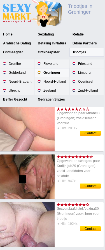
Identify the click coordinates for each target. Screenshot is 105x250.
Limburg (84, 73)
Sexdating (46, 34)
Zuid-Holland (88, 90)
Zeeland (49, 90)
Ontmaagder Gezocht (13, 56)
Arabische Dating (17, 43)
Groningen (51, 73)
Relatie (78, 34)
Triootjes (79, 52)
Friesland (85, 64)
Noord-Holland (54, 82)
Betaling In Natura (52, 43)
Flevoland (51, 64)
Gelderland (17, 73)
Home (8, 34)
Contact (90, 133)
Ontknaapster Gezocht (49, 56)
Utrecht (14, 90)
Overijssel (85, 82)
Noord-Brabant (20, 82)
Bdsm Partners (85, 43)
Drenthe (15, 64)
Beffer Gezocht (15, 99)
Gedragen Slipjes (51, 99)
